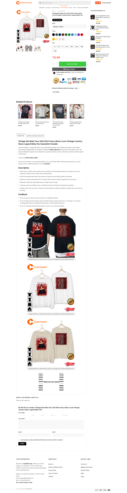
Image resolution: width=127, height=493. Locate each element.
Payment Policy (85, 470)
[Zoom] (18, 41)
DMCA (82, 473)
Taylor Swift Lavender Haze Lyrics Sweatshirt (42, 122)
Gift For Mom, (30, 158)
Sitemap (50, 476)
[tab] (20, 136)
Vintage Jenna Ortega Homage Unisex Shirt (23, 122)
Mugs (70, 7)
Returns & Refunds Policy (55, 467)
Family (53, 11)
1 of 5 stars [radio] (21, 415)
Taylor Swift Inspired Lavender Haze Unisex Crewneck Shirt (58, 123)
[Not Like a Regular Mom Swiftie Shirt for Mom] (77, 111)
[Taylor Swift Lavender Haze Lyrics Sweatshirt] (42, 111)
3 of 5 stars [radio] (37, 415)
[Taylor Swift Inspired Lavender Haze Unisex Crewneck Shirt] (60, 111)
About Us (51, 464)
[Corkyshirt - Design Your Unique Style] (24, 3)
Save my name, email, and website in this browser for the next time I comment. (42, 440)
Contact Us (84, 464)
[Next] (47, 26)
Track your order (82, 7)
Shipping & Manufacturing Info (35, 135)
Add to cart (72, 64)
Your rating (21, 412)
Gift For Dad (55, 7)
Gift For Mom (64, 7)
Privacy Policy (52, 470)
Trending (42, 7)
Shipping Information (86, 467)
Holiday (48, 7)
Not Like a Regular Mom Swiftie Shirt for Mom (76, 122)
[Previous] (18, 26)
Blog (74, 7)
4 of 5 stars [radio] (48, 415)
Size (53, 43)
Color (54, 31)
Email (54, 432)
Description (20, 135)
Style (53, 23)
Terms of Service (53, 473)
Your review (21, 418)
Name (20, 432)
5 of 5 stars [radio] (59, 415)
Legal (82, 476)
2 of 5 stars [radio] (28, 415)
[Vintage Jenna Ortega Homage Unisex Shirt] (25, 111)
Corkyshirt (47, 164)
